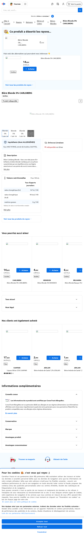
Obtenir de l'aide (60, 459)
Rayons (19, 22)
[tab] (5, 133)
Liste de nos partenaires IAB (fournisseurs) (18, 513)
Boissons (29, 22)
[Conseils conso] (76, 394)
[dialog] (42, 501)
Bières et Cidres (40, 22)
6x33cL (5, 96)
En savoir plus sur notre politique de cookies (19, 502)
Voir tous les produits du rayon (18, 85)
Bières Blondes (53, 22)
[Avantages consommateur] (76, 445)
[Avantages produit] (76, 437)
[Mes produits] (57, 4)
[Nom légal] (76, 307)
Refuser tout (42, 527)
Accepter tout (42, 521)
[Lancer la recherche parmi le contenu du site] (80, 10)
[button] (25, 4)
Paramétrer (42, 532)
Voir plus (7, 169)
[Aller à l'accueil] (3, 4)
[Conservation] (76, 421)
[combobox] (42, 10)
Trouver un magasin (26, 459)
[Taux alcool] (76, 299)
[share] (80, 101)
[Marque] (76, 429)
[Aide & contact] (52, 4)
